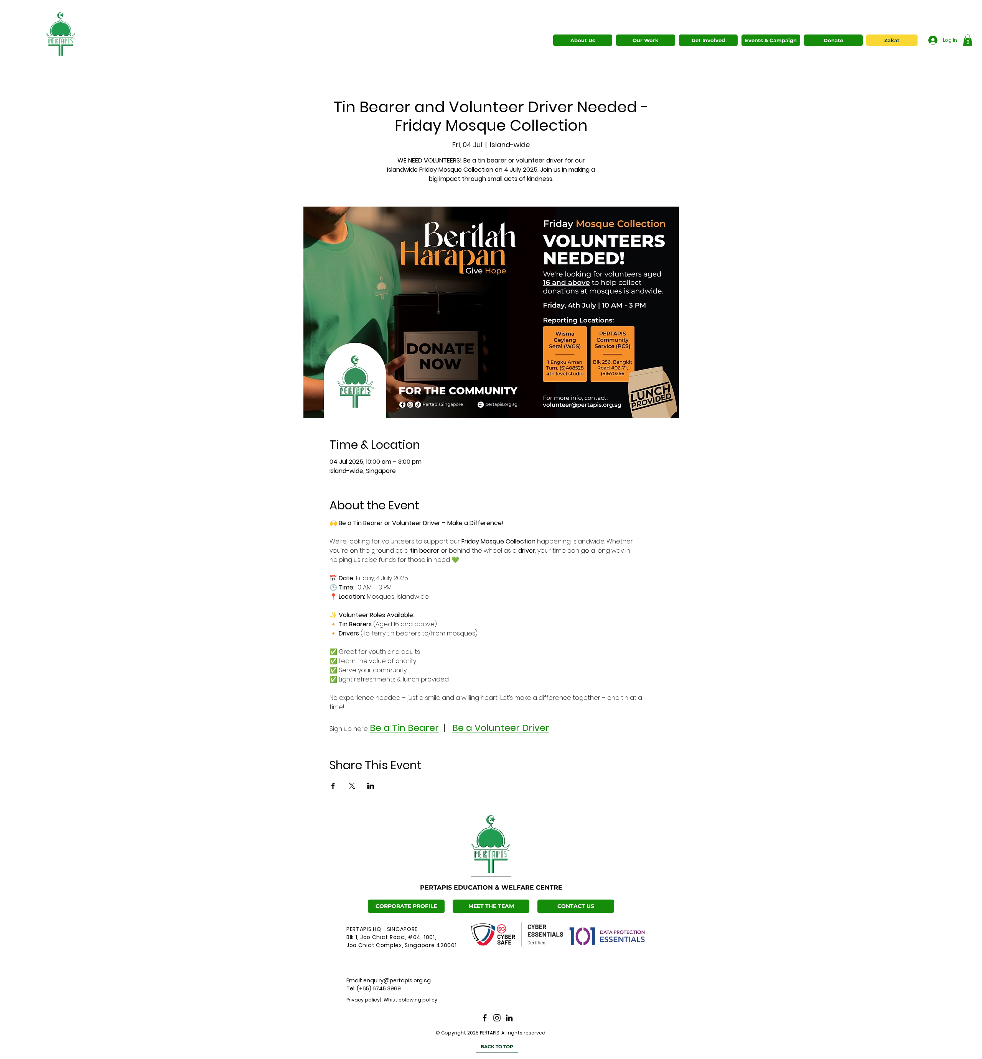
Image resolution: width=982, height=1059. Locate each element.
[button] (645, 40)
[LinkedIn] (509, 1018)
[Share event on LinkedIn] (370, 786)
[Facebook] (484, 1018)
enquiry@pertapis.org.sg (397, 980)
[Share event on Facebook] (333, 786)
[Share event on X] (352, 786)
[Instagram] (497, 1018)
